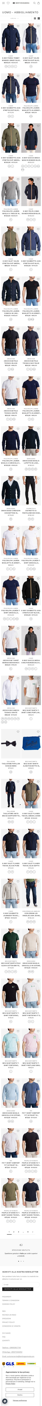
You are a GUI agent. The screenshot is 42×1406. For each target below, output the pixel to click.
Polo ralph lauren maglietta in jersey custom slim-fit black (31, 312)
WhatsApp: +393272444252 (12, 1352)
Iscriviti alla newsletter (17, 1289)
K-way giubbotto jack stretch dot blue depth (11, 109)
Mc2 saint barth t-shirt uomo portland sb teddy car (31, 711)
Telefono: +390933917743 (11, 1348)
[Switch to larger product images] (35, 18)
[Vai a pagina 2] (32, 1231)
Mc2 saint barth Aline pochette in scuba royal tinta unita (31, 765)
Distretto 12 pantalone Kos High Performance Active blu (31, 512)
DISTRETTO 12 (31, 508)
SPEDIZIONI (6, 1319)
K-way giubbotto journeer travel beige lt (11, 914)
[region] (21, 1250)
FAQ (3, 1337)
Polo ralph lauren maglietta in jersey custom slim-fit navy (31, 412)
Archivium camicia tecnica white (11, 711)
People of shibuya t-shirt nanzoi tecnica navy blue (31, 1214)
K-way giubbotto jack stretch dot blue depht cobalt (31, 262)
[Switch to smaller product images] (39, 18)
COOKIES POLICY (8, 1304)
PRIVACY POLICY (8, 1322)
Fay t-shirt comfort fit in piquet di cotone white (11, 1164)
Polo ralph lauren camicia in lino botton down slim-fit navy (11, 312)
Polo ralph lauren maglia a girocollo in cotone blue (11, 462)
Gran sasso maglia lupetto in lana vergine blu (31, 462)
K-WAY (11, 56)
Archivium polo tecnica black (11, 362)
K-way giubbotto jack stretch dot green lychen (11, 159)
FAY (31, 1111)
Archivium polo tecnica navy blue (31, 362)
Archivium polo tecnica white (11, 412)
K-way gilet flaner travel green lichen (31, 815)
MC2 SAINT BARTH (31, 708)
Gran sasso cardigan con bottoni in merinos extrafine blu (10, 512)
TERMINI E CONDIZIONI (10, 1300)
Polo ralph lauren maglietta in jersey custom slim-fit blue (31, 109)
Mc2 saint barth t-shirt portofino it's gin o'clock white (31, 1014)
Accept (20, 1389)
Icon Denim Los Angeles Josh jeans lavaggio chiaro (31, 914)
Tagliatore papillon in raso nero (11, 765)
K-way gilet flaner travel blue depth (31, 865)
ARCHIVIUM (11, 359)
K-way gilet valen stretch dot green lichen (10, 262)
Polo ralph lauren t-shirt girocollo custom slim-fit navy (10, 612)
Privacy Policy (10, 1384)
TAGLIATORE (11, 761)
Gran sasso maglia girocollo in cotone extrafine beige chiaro (31, 964)
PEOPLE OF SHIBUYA (31, 1160)
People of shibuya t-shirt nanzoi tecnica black (31, 1164)
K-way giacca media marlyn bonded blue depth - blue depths (31, 159)
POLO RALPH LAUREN (31, 106)
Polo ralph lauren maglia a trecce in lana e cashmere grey (10, 212)
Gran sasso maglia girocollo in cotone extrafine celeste (11, 1114)
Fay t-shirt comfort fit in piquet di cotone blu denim (31, 1114)
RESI (4, 1311)
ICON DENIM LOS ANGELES (31, 911)
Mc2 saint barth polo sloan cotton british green (11, 964)
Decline (19, 1395)
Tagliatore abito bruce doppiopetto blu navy (10, 815)
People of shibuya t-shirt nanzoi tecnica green (11, 1214)
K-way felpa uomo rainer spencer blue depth (31, 212)
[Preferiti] (8, 3)
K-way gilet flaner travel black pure (10, 865)
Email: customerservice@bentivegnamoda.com (18, 1356)
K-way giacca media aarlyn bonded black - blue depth (31, 662)
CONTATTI (6, 1341)
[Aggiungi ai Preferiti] (18, 26)
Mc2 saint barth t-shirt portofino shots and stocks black (11, 1014)
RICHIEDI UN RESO (9, 1315)
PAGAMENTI (6, 1297)
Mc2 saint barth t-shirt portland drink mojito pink (31, 1064)
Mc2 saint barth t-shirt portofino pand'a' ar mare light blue (10, 1064)
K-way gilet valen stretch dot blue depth (31, 59)
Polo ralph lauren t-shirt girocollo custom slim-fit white (31, 562)
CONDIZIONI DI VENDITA (11, 1326)
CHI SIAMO (6, 1333)
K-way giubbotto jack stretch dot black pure (31, 612)
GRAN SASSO (31, 458)
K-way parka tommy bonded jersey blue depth (11, 59)
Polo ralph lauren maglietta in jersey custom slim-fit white (11, 562)
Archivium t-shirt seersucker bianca (10, 661)
